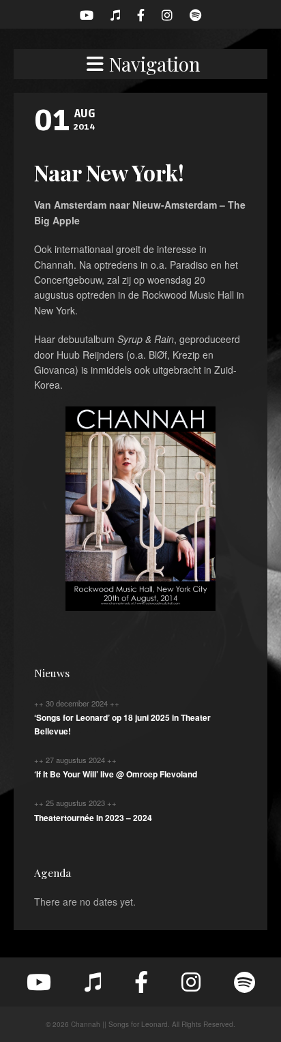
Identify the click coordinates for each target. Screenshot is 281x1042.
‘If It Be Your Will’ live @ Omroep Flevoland (115, 774)
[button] (140, 64)
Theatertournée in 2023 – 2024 (93, 818)
